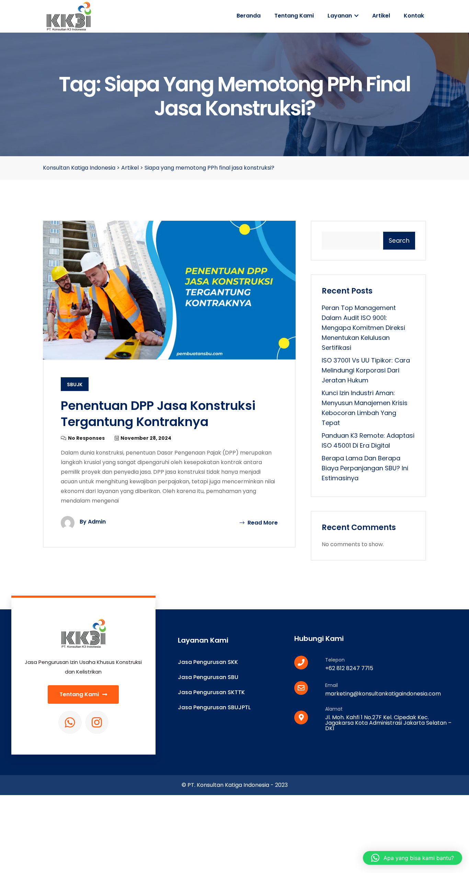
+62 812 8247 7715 (349, 668)
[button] (412, 858)
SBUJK (74, 384)
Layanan (340, 16)
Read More (262, 523)
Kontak (414, 16)
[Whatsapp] (70, 722)
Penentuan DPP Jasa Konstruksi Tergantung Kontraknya (158, 413)
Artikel (381, 16)
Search (399, 241)
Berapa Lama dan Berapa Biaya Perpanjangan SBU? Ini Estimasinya (365, 468)
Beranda (249, 16)
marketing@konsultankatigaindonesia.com (383, 694)
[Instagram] (96, 722)
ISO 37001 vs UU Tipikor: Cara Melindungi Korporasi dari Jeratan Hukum (366, 370)
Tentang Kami (294, 16)
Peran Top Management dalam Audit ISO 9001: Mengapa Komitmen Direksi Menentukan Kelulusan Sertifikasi (363, 327)
